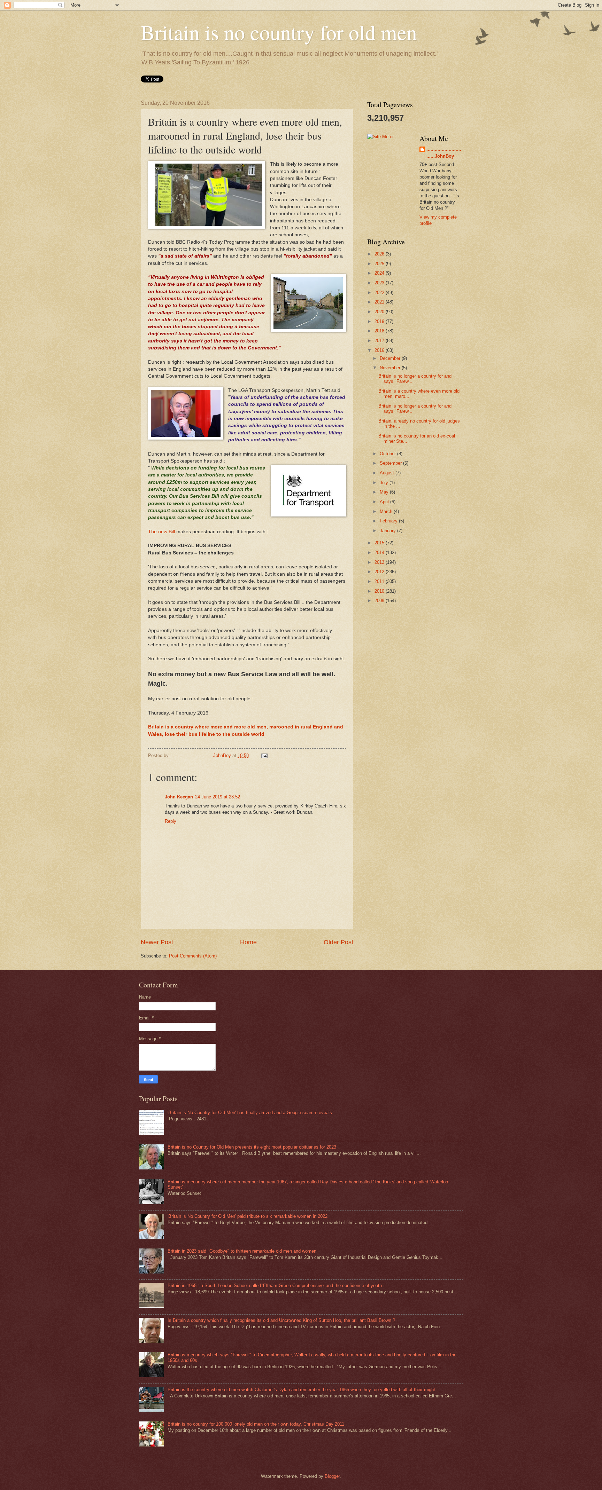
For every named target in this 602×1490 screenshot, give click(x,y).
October (388, 453)
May (385, 492)
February (389, 520)
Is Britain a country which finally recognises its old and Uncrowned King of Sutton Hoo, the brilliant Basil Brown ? (281, 1320)
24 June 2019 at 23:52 (217, 796)
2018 (380, 330)
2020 (380, 311)
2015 (380, 542)
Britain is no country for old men (279, 32)
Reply (170, 821)
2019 (380, 321)
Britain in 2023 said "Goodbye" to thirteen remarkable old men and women (242, 1251)
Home (248, 942)
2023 (380, 282)
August (387, 472)
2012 (380, 571)
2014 (380, 552)
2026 (380, 254)
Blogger (332, 1476)
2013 (380, 562)
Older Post (338, 942)
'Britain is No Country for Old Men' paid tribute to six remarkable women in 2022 (247, 1216)
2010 (380, 591)
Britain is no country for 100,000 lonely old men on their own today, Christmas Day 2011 (256, 1424)
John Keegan (179, 796)
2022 (380, 292)
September (391, 463)
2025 (380, 263)
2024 (380, 273)
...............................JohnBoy (443, 152)
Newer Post (157, 942)
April (385, 501)
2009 (380, 600)
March (387, 511)
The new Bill (162, 531)
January (388, 530)
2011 (380, 581)
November (391, 367)
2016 (380, 350)
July (384, 482)
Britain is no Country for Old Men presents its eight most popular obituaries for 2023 (252, 1147)
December (391, 358)
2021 (380, 302)
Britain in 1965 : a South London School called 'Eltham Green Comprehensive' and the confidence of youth (275, 1285)
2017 (380, 340)
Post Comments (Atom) (193, 956)
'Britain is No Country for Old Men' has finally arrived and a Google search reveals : (251, 1112)
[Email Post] (264, 755)
